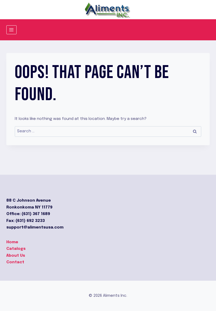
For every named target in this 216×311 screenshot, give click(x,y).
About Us (15, 256)
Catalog (14, 249)
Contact (15, 262)
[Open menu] (11, 29)
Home (12, 242)
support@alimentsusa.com (34, 227)
